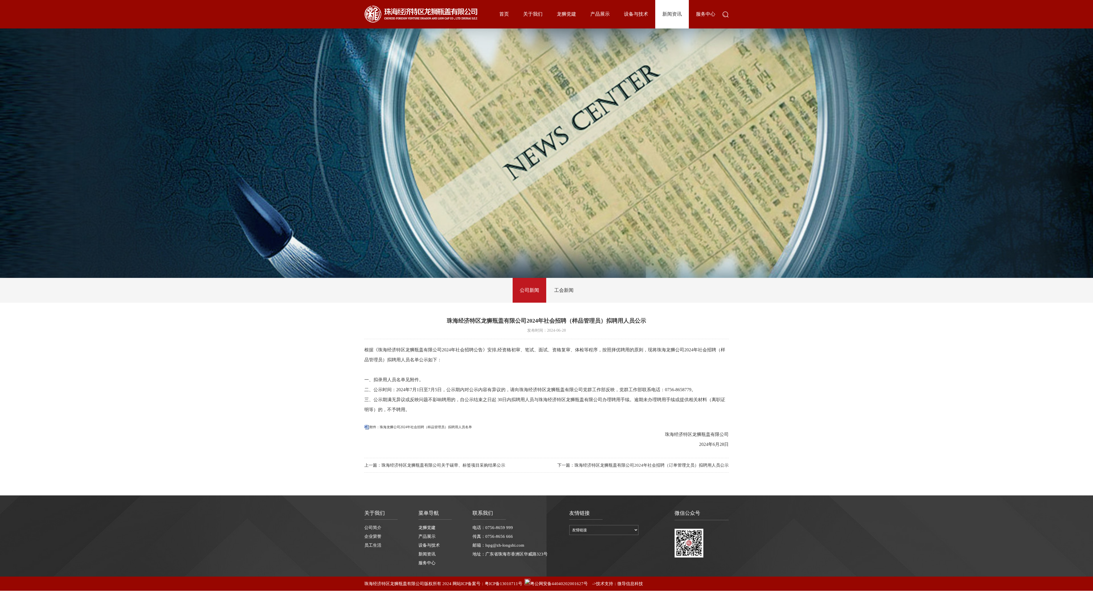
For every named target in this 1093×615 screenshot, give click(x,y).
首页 (504, 14)
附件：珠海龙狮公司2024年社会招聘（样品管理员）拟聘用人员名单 (420, 427)
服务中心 (705, 14)
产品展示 (600, 14)
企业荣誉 (372, 536)
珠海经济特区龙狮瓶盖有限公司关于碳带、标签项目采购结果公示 (443, 465)
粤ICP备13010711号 (503, 583)
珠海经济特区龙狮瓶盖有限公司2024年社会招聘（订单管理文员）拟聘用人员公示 (651, 465)
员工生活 (372, 545)
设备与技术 (636, 14)
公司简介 (372, 527)
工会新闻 (564, 290)
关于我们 (533, 14)
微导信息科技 (630, 583)
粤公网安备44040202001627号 (559, 583)
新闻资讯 (672, 14)
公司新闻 (529, 290)
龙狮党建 (566, 14)
